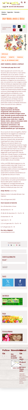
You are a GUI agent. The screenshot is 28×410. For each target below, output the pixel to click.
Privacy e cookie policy (22, 369)
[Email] (21, 30)
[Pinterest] (14, 30)
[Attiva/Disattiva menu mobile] (25, 2)
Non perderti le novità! (14, 356)
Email (4, 260)
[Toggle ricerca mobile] (21, 2)
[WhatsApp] (24, 26)
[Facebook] (14, 26)
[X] (19, 26)
